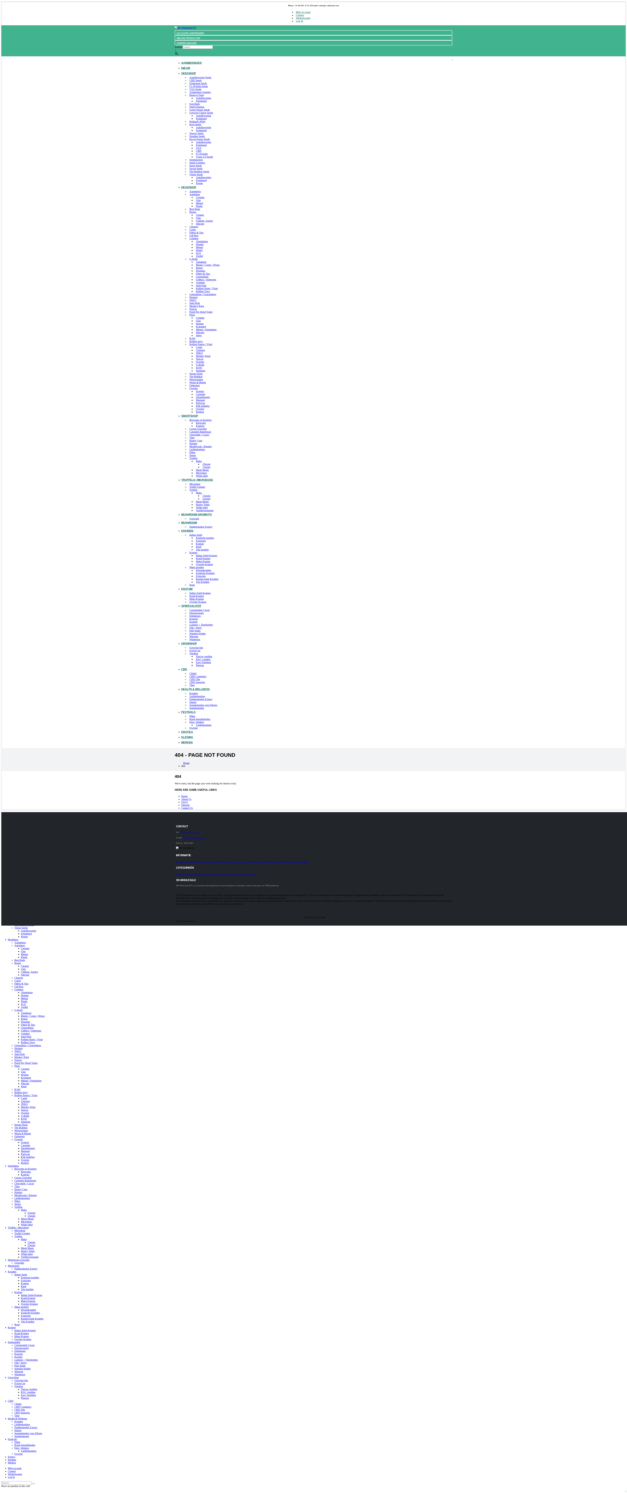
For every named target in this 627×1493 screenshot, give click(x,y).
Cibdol (192, 673)
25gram (206, 464)
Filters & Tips (196, 232)
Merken (187, 742)
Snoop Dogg (196, 373)
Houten (200, 244)
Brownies (201, 423)
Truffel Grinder (197, 487)
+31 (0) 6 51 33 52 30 (189, 832)
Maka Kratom (203, 561)
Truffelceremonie (205, 510)
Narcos (193, 309)
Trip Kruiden (202, 582)
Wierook (193, 636)
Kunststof (201, 326)
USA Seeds (195, 89)
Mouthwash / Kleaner (200, 446)
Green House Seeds (199, 109)
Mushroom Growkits (196, 514)
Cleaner (200, 215)
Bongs (192, 212)
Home (184, 796)
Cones (192, 229)
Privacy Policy (246, 862)
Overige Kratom (204, 564)
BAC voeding (203, 659)
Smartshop (189, 416)
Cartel (199, 347)
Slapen (192, 702)
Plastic (199, 206)
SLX (198, 253)
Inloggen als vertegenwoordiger (285, 862)
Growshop (189, 643)
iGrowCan (194, 650)
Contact (300, 15)
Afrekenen (210, 862)
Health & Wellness (195, 689)
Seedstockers (196, 159)
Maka (199, 461)
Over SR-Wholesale (224, 862)
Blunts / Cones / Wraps (208, 265)
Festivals (188, 712)
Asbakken (194, 194)
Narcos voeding (204, 656)
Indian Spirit (195, 535)
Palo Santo (195, 630)
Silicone (200, 223)
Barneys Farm (196, 95)
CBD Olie (194, 679)
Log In (299, 21)
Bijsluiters (304, 862)
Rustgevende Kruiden (207, 579)
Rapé (198, 546)
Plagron (200, 665)
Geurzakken (202, 276)
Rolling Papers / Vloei (200, 344)
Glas (198, 200)
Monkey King (196, 306)
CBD (198, 151)
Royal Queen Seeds (199, 139)
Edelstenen (195, 616)
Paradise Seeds (197, 136)
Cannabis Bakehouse (200, 431)
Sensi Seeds (195, 165)
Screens (200, 391)
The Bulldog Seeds (199, 171)
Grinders (193, 238)
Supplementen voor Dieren (203, 705)
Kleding (187, 737)
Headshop (188, 187)
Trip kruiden (202, 549)
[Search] (33, 1483)
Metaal (199, 203)
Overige (200, 362)
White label (202, 475)
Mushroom (189, 522)
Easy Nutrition (203, 662)
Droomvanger (196, 613)
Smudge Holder (197, 633)
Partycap (200, 403)
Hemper (193, 297)
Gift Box (194, 235)
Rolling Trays (203, 291)
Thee (192, 437)
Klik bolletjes (203, 406)
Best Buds (194, 209)
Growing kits (196, 647)
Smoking (200, 370)
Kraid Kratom (203, 558)
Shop (268, 862)
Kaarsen (193, 619)
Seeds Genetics (197, 162)
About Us (186, 799)
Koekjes (200, 426)
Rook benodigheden (199, 719)
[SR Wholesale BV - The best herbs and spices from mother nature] (185, 27)
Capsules (200, 394)
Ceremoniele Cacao (199, 610)
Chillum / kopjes (204, 220)
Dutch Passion (196, 106)
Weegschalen (196, 379)
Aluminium (202, 241)
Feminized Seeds (198, 83)
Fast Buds (194, 104)
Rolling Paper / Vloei (207, 288)
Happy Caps (195, 440)
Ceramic (200, 197)
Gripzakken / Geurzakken (202, 294)
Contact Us (187, 808)
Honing (193, 443)
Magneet (200, 400)
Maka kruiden (196, 567)
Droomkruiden (203, 570)
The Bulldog (195, 376)
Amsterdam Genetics (200, 92)
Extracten (201, 540)
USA (198, 148)
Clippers (193, 226)
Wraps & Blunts (197, 382)
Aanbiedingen (191, 63)
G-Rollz (193, 259)
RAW (192, 338)
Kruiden (187, 531)
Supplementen (196, 708)
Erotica (187, 732)
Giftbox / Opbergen (206, 279)
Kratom (200, 543)
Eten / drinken (196, 722)
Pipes (192, 314)
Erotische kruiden (205, 538)
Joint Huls (201, 285)
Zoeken (179, 47)
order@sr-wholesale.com (194, 837)
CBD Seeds (195, 80)
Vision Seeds (196, 174)
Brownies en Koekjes (200, 420)
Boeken (200, 411)
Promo (199, 183)
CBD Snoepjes (197, 682)
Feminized (201, 101)
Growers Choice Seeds (201, 112)
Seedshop (188, 73)
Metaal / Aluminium (206, 329)
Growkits (194, 518)
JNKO (192, 300)
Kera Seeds (195, 124)
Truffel (199, 256)
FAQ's (184, 802)
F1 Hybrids (202, 154)
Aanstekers (195, 191)
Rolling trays (196, 341)
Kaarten (193, 621)
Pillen (192, 452)
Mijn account (303, 12)
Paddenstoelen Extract (200, 526)
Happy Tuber (203, 504)
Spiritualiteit (191, 606)
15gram (206, 467)
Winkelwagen (303, 18)
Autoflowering (203, 98)
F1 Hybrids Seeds (198, 86)
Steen (199, 335)
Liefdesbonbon (197, 449)
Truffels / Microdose (197, 480)
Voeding (193, 653)
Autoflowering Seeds (200, 77)
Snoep (192, 455)
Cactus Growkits (198, 428)
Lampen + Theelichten (201, 624)
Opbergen (194, 385)
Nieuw (185, 68)
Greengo (200, 350)
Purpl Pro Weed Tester (201, 312)
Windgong (194, 639)
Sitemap (185, 805)
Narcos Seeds (196, 133)
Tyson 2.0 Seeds (204, 156)
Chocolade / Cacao (199, 434)
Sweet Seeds (195, 168)
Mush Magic (202, 470)
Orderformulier (259, 862)
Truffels (193, 458)
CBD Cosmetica (197, 676)
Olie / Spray (195, 627)
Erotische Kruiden (205, 573)
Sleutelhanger (203, 397)
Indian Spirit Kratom (206, 555)
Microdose (201, 473)
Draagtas (200, 270)
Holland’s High (197, 121)
